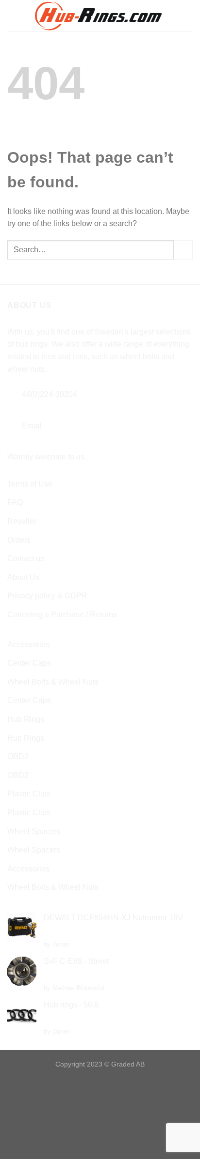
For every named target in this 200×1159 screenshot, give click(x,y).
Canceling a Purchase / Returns (62, 614)
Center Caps (29, 663)
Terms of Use (29, 484)
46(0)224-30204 (49, 394)
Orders (19, 540)
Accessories (28, 644)
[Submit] (183, 249)
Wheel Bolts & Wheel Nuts (53, 682)
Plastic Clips (28, 794)
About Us (23, 577)
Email (32, 426)
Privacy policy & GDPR (47, 596)
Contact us (25, 558)
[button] (13, 16)
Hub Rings (25, 719)
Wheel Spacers (33, 831)
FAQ (15, 502)
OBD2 (18, 756)
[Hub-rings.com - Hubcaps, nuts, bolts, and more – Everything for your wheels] (100, 15)
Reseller (21, 521)
